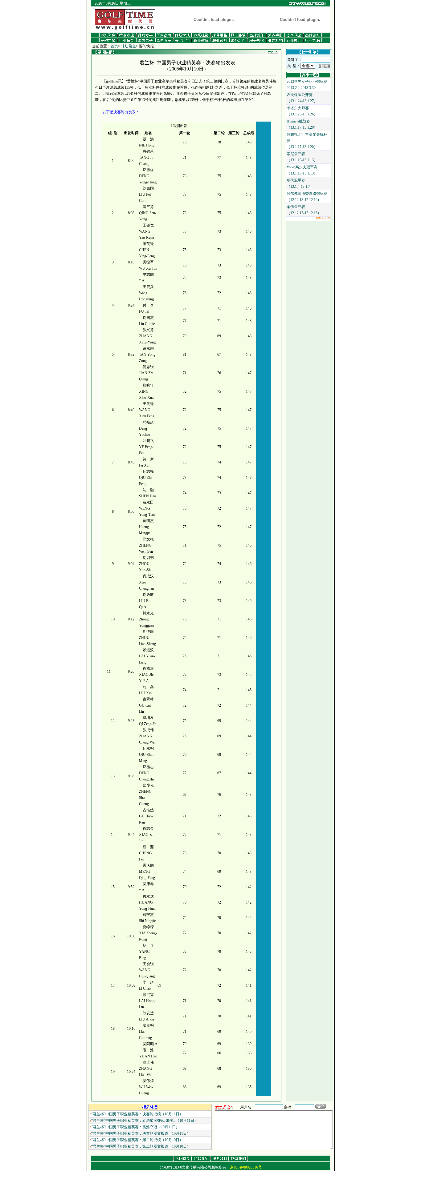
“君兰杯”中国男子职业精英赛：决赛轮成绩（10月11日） (137, 1114)
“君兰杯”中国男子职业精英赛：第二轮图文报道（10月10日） (140, 1146)
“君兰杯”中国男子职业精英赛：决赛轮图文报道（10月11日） (140, 1133)
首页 (114, 46)
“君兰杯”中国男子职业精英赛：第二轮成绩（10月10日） (137, 1140)
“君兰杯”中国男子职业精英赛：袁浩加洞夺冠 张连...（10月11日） (144, 1120)
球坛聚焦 (128, 46)
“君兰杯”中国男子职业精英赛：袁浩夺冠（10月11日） (135, 1127)
